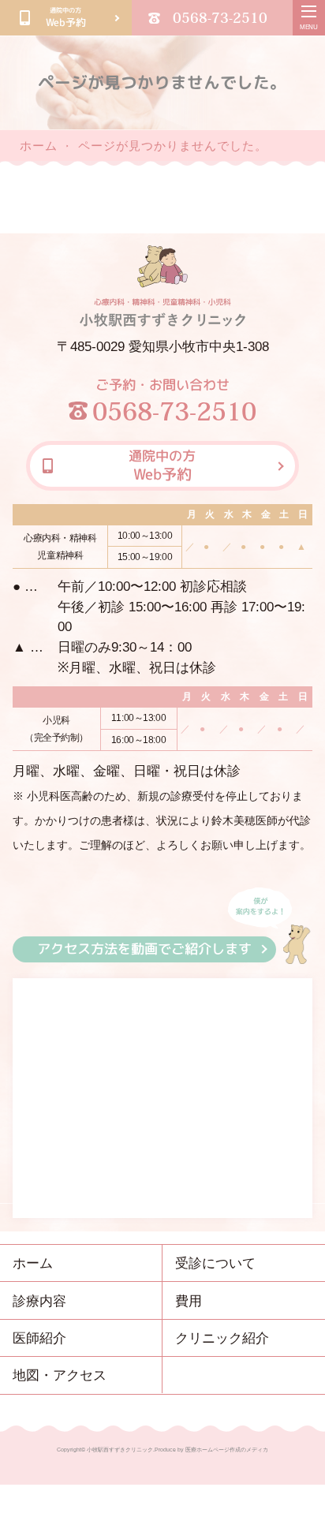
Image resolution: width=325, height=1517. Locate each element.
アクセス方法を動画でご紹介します (144, 949)
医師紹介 (39, 1338)
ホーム (39, 146)
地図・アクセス (59, 1375)
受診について (215, 1263)
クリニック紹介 (222, 1338)
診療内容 (39, 1301)
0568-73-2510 (220, 17)
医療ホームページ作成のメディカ (226, 1449)
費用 (188, 1301)
